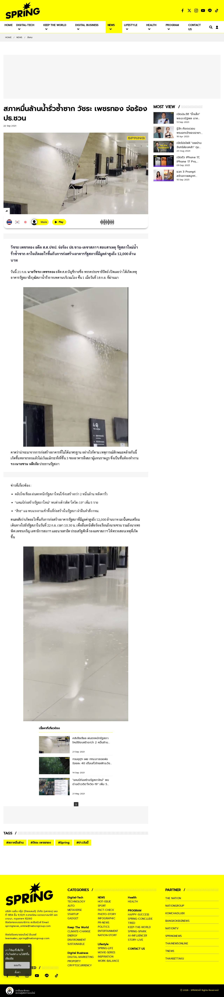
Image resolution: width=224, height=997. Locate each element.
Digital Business (78, 953)
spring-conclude (140, 919)
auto (71, 906)
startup (73, 914)
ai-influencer (137, 936)
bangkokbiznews (177, 921)
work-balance (108, 961)
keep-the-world (139, 927)
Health (132, 897)
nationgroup (174, 906)
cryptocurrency (80, 965)
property (74, 961)
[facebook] (13, 211)
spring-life (105, 948)
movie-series (106, 952)
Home (8, 37)
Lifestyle (103, 944)
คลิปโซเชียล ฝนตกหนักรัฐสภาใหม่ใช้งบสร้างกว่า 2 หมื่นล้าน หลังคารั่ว (61, 494)
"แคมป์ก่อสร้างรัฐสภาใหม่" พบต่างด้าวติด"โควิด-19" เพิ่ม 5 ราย (56, 502)
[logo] (22, 10)
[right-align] (210, 27)
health (133, 901)
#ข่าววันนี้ (82, 843)
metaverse (75, 910)
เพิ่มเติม (9, 958)
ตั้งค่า (17, 972)
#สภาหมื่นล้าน (15, 843)
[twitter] (19, 211)
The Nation (173, 898)
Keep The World (78, 927)
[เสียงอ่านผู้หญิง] (40, 222)
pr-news (103, 923)
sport (102, 906)
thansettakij (174, 959)
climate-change (79, 931)
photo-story (107, 914)
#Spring (63, 843)
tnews (169, 951)
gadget (73, 918)
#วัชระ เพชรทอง (41, 843)
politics (104, 927)
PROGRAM (134, 910)
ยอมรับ (17, 965)
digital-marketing (81, 957)
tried (131, 923)
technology (76, 901)
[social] (182, 10)
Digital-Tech (75, 897)
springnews (173, 936)
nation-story (107, 935)
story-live (135, 940)
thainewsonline (176, 943)
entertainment (108, 931)
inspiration (105, 957)
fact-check (106, 910)
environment (77, 940)
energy (73, 936)
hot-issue (104, 901)
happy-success (138, 914)
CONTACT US (136, 949)
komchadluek (175, 913)
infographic (106, 918)
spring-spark (137, 931)
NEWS (19, 37)
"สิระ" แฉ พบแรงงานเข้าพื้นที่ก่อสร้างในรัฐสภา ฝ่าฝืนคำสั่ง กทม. (57, 511)
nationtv (172, 928)
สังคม (30, 37)
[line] (25, 211)
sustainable (76, 944)
